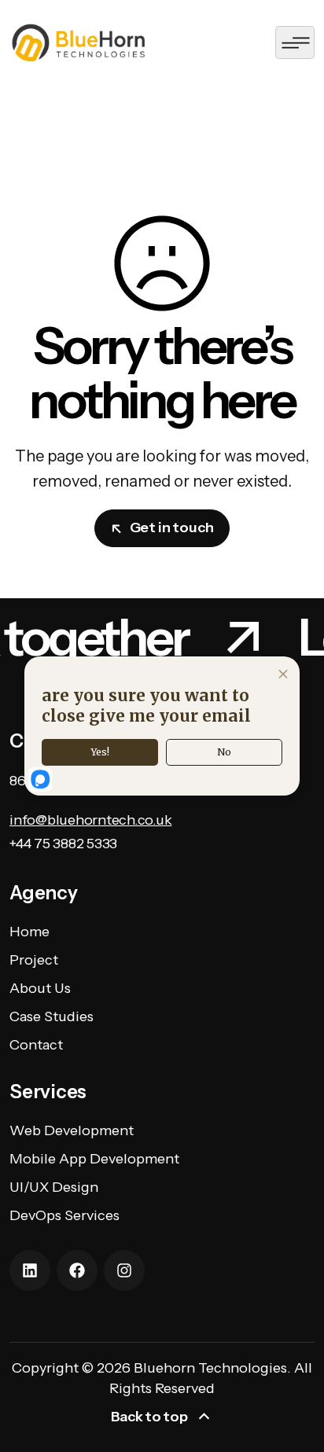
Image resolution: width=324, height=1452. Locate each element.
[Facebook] (77, 1270)
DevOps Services (64, 1215)
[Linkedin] (29, 1270)
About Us (40, 988)
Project (33, 960)
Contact (36, 1044)
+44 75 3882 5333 (63, 843)
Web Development (71, 1130)
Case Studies (51, 1016)
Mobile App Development (94, 1158)
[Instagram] (124, 1270)
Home (29, 931)
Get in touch (172, 527)
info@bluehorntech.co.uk (90, 820)
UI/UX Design (53, 1187)
